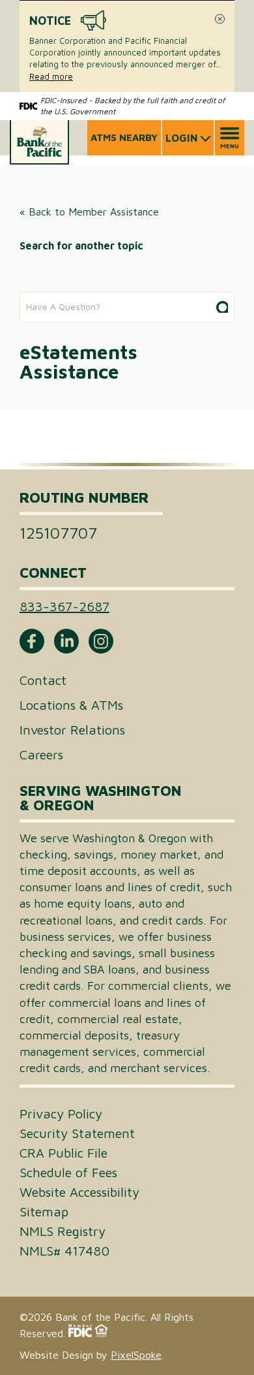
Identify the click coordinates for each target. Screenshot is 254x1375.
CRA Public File (63, 1153)
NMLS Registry (63, 1231)
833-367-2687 (64, 606)
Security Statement (77, 1133)
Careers (41, 754)
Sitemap (44, 1211)
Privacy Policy (61, 1113)
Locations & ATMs (71, 704)
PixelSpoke (136, 1355)
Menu (229, 146)
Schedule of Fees (68, 1172)
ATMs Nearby (124, 137)
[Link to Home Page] (39, 142)
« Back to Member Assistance (89, 211)
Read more (51, 76)
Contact (43, 680)
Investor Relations (72, 729)
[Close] (220, 19)
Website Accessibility (79, 1192)
